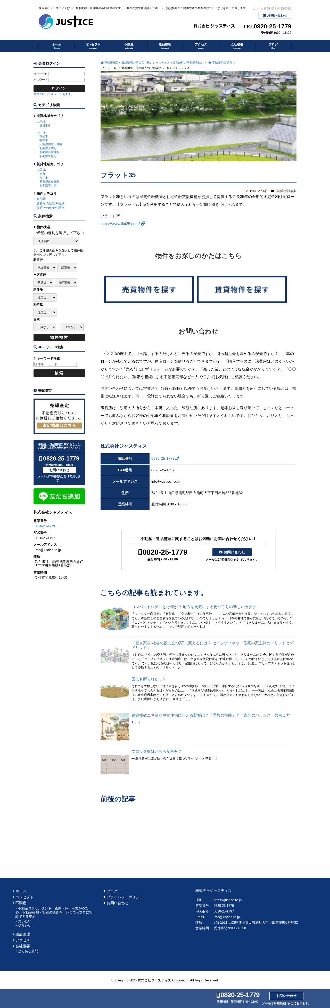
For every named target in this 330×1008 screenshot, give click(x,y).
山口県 (41, 132)
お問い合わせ (277, 15)
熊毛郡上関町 (47, 148)
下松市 (43, 136)
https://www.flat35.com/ (120, 223)
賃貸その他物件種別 (50, 203)
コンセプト (93, 46)
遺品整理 (165, 46)
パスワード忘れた (59, 94)
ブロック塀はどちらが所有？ (156, 751)
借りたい (24, 925)
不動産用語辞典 (285, 191)
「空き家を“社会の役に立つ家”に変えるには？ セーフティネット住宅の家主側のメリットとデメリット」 (212, 645)
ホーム (56, 46)
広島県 (41, 121)
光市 (42, 173)
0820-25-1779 (272, 26)
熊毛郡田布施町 (49, 152)
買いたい (24, 921)
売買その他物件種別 (50, 208)
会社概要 (237, 46)
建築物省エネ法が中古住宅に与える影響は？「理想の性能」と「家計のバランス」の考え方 (210, 715)
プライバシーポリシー (125, 897)
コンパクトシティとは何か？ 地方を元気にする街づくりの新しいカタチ (193, 607)
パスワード (41, 79)
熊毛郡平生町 (47, 156)
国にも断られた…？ (148, 679)
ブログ (273, 46)
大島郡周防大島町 (50, 144)
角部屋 (41, 199)
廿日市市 (45, 125)
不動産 (129, 46)
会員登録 (284, 9)
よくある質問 (263, 9)
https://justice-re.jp (228, 900)
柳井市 (43, 140)
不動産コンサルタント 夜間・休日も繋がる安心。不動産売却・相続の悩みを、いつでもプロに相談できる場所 (54, 912)
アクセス (201, 46)
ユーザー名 (41, 73)
